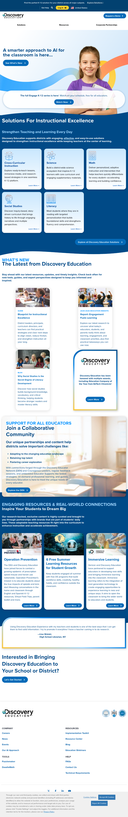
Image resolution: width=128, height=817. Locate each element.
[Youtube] (69, 791)
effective (69, 138)
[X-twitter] (48, 791)
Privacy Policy (49, 812)
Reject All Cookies (99, 803)
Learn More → (33, 185)
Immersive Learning (103, 559)
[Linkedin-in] (62, 791)
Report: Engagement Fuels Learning (94, 314)
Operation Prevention (20, 559)
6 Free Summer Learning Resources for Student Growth (61, 563)
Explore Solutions (95, 3)
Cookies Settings (89, 797)
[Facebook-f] (55, 791)
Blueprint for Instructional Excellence (32, 314)
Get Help (45, 8)
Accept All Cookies (107, 797)
